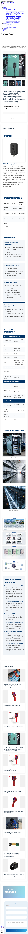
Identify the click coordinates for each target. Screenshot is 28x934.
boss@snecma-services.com (8, 2)
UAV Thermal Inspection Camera (13, 12)
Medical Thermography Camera (13, 18)
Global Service (9, 24)
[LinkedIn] (1, 3)
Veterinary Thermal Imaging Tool (13, 21)
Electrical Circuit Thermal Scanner (13, 17)
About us (5, 29)
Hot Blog (8, 25)
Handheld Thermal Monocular (12, 9)
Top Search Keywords (11, 27)
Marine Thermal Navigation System (13, 16)
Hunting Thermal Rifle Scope (12, 22)
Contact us (5, 28)
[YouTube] (3, 3)
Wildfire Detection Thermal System (13, 19)
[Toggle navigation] (1, 5)
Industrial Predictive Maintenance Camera (15, 13)
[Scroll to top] (2, 932)
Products (5, 8)
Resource (5, 23)
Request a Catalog (7, 30)
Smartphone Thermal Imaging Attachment (15, 11)
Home (4, 7)
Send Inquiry (14, 118)
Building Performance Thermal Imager (14, 14)
